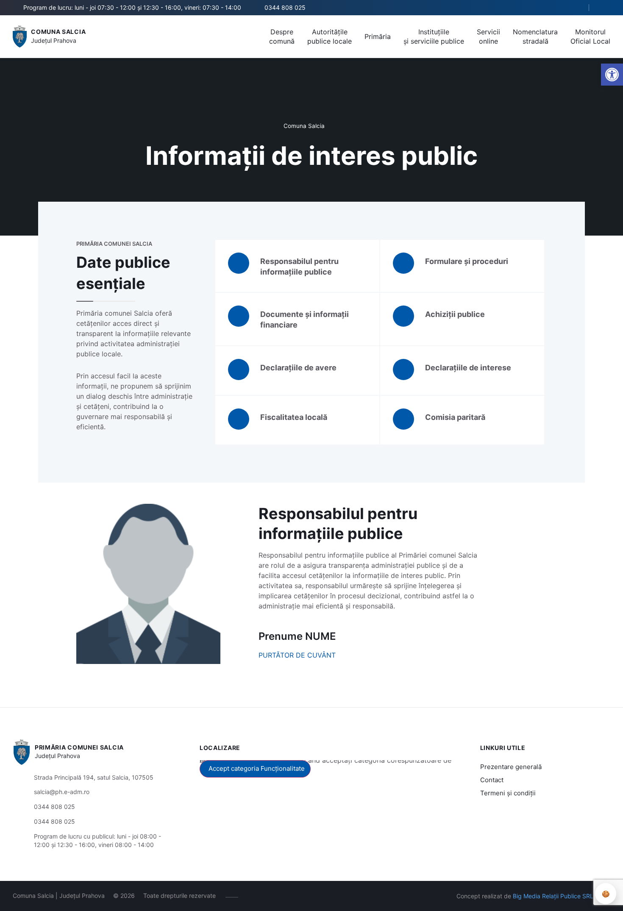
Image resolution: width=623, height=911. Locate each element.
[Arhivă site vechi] (605, 7)
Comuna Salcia (58, 31)
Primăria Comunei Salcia (79, 747)
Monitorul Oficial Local (590, 36)
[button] (612, 75)
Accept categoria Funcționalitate (257, 768)
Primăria (377, 36)
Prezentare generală (511, 767)
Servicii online (488, 36)
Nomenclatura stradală (535, 36)
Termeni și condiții (508, 793)
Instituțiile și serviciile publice (433, 36)
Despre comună (282, 36)
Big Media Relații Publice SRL (553, 896)
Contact (491, 780)
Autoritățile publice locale (329, 36)
